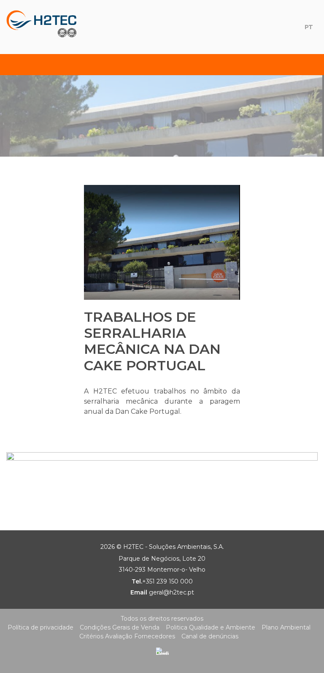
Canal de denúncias (209, 636)
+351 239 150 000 (167, 581)
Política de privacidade (40, 627)
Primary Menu (15, 64)
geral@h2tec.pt (171, 592)
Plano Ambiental (286, 627)
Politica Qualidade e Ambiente (210, 627)
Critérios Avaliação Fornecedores (127, 636)
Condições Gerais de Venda (119, 627)
